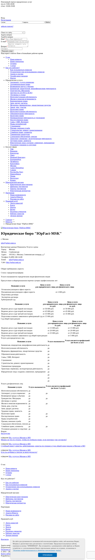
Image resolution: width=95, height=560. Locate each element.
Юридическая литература (20, 191)
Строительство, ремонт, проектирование (26, 130)
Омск (12, 155)
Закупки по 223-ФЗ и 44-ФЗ (21, 93)
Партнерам (10, 193)
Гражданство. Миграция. (20, 91)
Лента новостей (16, 203)
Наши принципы (17, 61)
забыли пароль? (7, 26)
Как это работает (12, 483)
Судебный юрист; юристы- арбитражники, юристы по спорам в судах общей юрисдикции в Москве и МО (43, 446)
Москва (13, 166)
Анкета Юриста (16, 197)
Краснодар (14, 153)
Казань (13, 180)
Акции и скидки (16, 74)
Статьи (13, 66)
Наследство (5, 433)
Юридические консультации (21, 184)
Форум (13, 78)
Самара (13, 170)
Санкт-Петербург (17, 168)
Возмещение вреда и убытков (22, 86)
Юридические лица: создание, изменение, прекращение (32, 143)
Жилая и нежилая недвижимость (23, 99)
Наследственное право (19, 120)
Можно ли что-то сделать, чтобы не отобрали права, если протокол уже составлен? (34, 440)
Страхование (15, 126)
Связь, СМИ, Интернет (19, 122)
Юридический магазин (15, 182)
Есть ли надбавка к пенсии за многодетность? (19, 452)
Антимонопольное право (20, 84)
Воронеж (13, 151)
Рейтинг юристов (17, 214)
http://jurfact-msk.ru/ (13, 262)
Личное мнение (16, 216)
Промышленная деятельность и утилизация (27, 118)
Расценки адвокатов (18, 212)
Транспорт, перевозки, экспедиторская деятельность (31, 139)
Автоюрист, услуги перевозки (22, 82)
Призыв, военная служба (20, 128)
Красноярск (14, 164)
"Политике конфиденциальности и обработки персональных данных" (37, 550)
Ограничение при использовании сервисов (27, 72)
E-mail (4, 42)
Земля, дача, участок (18, 107)
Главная (9, 220)
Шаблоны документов (19, 187)
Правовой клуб (12, 201)
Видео (12, 209)
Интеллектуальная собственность (23, 97)
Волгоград (14, 178)
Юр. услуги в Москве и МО (20, 438)
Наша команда (16, 59)
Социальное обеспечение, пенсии (23, 136)
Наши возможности (18, 195)
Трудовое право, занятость (20, 141)
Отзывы (13, 64)
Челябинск (14, 161)
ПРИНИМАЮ (47, 555)
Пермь (12, 176)
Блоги (12, 205)
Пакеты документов (18, 189)
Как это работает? (13, 68)
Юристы (9, 222)
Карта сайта (5, 554)
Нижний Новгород (17, 157)
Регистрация (6, 20)
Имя (3, 39)
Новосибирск (15, 174)
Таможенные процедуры (20, 134)
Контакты (5, 539)
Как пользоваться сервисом (21, 70)
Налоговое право (17, 109)
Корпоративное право (19, 101)
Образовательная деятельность (22, 114)
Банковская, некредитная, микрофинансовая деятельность (33, 89)
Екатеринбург (15, 159)
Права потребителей (18, 124)
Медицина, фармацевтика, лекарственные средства (30, 105)
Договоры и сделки (18, 95)
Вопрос (4, 46)
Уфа (11, 149)
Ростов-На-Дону (16, 172)
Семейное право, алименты (21, 132)
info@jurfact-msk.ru (8, 243)
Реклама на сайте (17, 199)
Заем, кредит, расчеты (18, 103)
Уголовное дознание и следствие (23, 145)
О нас (8, 57)
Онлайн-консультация (19, 76)
